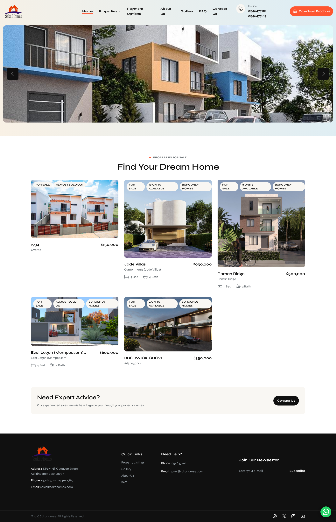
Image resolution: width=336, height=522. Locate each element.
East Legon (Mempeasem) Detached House (57, 352)
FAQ (124, 482)
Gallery (126, 469)
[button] (12, 74)
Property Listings (132, 462)
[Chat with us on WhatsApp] (325, 511)
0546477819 (257, 16)
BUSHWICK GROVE (144, 358)
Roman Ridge (231, 273)
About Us (127, 475)
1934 (35, 244)
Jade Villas (135, 264)
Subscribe (297, 471)
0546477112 (257, 11)
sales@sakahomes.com (56, 487)
